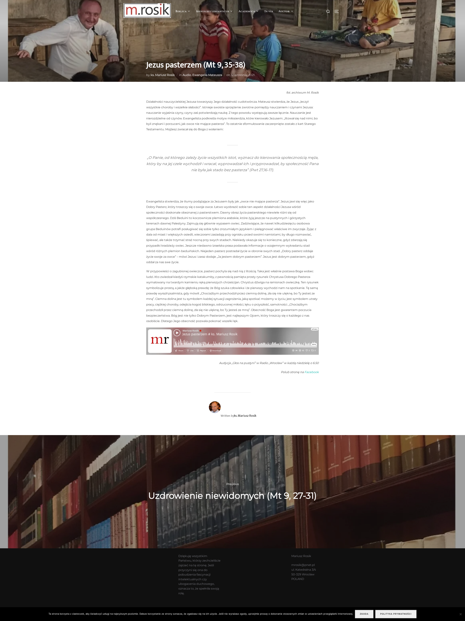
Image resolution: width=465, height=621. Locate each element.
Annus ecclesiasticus (212, 11)
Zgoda (364, 613)
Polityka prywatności (396, 613)
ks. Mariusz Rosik (163, 75)
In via (268, 11)
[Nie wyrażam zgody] (460, 614)
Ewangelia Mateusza (207, 75)
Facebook (311, 372)
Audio (187, 75)
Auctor (284, 11)
